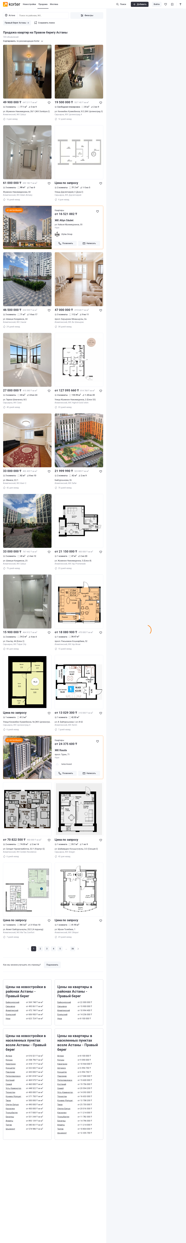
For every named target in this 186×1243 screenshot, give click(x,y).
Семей (9, 1084)
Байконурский (12, 1002)
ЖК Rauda (61, 750)
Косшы (9, 1060)
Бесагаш (10, 1117)
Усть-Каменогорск (14, 1088)
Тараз (8, 1100)
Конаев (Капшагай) (14, 1096)
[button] (40, 948)
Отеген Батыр (12, 1104)
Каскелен (10, 1108)
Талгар (9, 1125)
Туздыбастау (12, 1112)
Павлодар (10, 1072)
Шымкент (10, 1129)
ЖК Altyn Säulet (64, 220)
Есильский (11, 1014)
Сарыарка (10, 1006)
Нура (8, 1018)
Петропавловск (13, 1076)
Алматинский (12, 1010)
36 (72, 948)
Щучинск (61, 1068)
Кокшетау (10, 1068)
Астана (9, 1056)
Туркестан (10, 1092)
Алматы (9, 1121)
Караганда (11, 1064)
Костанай (10, 1080)
